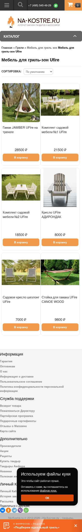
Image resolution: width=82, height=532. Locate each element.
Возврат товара (10, 406)
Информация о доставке (16, 376)
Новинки (6, 471)
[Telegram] (14, 510)
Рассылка (6, 501)
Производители (10, 446)
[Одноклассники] (8, 510)
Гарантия (6, 361)
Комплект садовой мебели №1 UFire (55, 129)
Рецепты (6, 456)
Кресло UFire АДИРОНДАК (51, 214)
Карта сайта (8, 431)
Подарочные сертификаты (18, 421)
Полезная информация (15, 476)
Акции (4, 451)
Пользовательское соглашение (21, 381)
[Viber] (20, 510)
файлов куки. (48, 490)
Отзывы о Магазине (13, 426)
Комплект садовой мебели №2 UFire (16, 214)
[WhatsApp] (26, 510)
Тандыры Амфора (12, 466)
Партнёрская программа (16, 416)
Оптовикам (7, 366)
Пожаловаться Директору (17, 411)
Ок (47, 498)
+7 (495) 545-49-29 (39, 5)
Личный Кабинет (11, 491)
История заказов (11, 496)
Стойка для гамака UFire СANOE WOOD (59, 299)
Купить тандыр (10, 461)
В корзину (21, 157)
